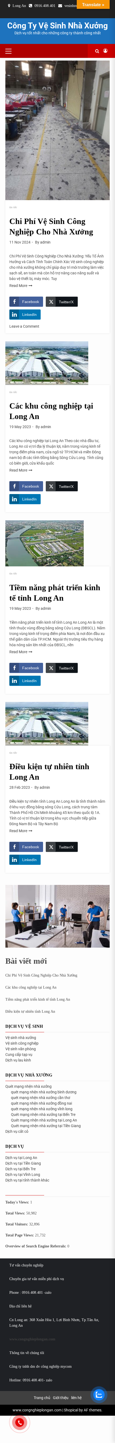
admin (45, 242)
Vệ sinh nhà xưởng (20, 1037)
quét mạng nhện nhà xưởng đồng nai (41, 1103)
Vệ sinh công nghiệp (22, 1043)
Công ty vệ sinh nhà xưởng (57, 25)
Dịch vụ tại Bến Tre (20, 1169)
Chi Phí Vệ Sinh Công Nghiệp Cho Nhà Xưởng (41, 975)
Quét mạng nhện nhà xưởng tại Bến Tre (43, 1114)
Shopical (71, 1410)
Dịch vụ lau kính (18, 1060)
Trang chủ (42, 1398)
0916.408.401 (44, 6)
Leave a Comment (24, 326)
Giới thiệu (60, 1398)
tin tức (13, 207)
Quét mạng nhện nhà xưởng (28, 1086)
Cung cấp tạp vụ (18, 1054)
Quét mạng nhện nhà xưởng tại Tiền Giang (46, 1126)
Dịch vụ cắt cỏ (16, 1131)
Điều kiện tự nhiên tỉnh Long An (30, 1012)
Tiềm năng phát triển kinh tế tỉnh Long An (37, 999)
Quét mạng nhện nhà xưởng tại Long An (44, 1120)
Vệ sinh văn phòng (20, 1049)
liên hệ (76, 1398)
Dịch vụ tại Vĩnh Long (22, 1174)
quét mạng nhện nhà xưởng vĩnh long (41, 1109)
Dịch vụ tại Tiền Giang (23, 1163)
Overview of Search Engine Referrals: (36, 1246)
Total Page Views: (20, 1235)
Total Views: (15, 1213)
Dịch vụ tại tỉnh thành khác (27, 1180)
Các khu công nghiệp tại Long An (30, 987)
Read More (18, 285)
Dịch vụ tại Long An (21, 1158)
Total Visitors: (17, 1224)
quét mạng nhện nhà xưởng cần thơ (40, 1098)
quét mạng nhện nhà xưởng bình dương (43, 1092)
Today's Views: (17, 1202)
